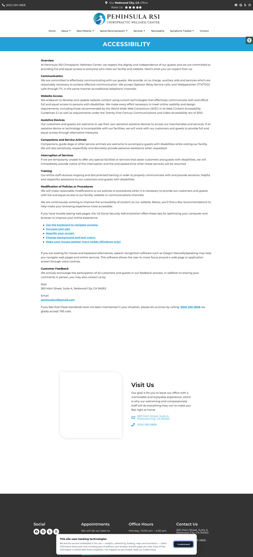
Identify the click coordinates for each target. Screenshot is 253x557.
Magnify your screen (60, 233)
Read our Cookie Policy (144, 549)
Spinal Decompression (112, 30)
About (64, 30)
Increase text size (58, 229)
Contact (204, 30)
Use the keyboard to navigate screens (72, 225)
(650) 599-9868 (15, 5)
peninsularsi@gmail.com (58, 300)
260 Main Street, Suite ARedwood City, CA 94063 (153, 417)
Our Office (128, 2)
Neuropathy (157, 30)
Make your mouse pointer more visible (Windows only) (83, 241)
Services (138, 30)
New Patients (84, 30)
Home (52, 30)
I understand (183, 544)
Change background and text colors (71, 237)
